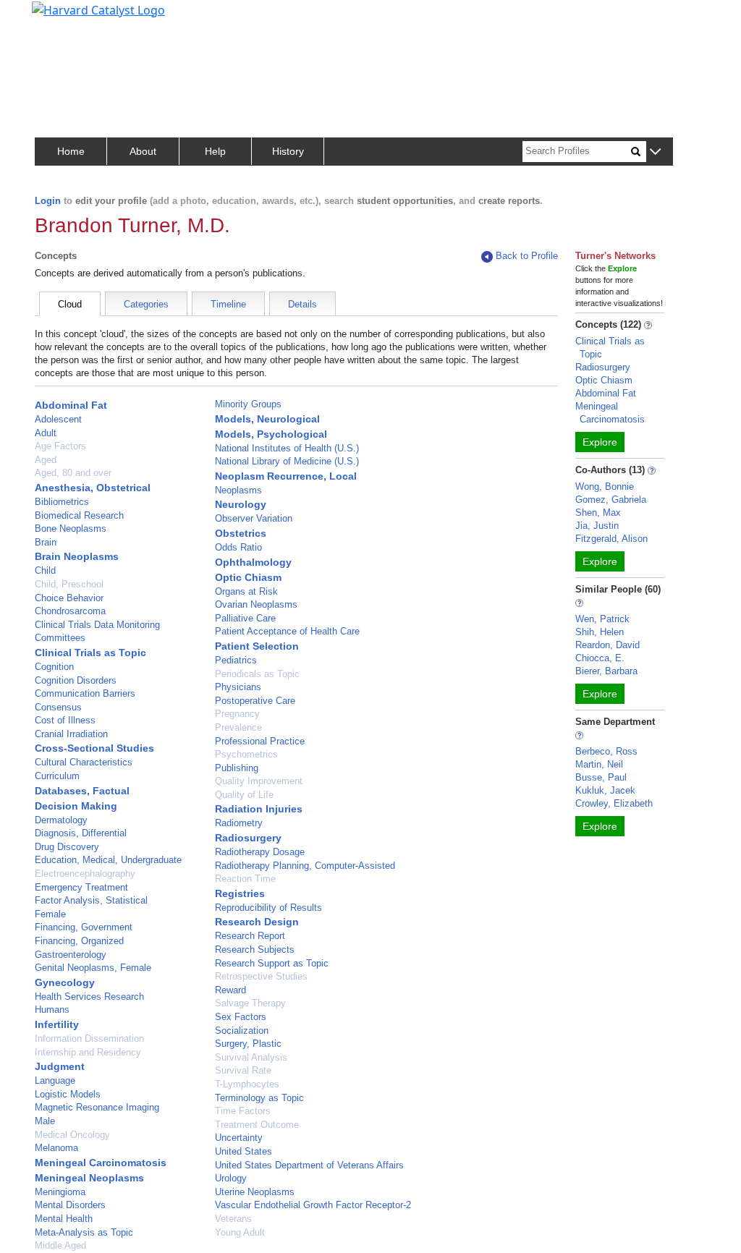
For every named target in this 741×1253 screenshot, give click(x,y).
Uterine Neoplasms (255, 1191)
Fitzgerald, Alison (611, 538)
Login (48, 200)
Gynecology (65, 982)
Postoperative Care (255, 700)
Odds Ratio (238, 547)
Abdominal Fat (71, 405)
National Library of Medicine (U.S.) (287, 461)
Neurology (240, 504)
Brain (45, 542)
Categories (146, 304)
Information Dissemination (89, 1038)
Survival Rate (243, 1070)
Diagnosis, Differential (81, 833)
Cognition (54, 666)
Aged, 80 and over (73, 472)
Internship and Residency (88, 1052)
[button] (655, 152)
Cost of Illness (65, 720)
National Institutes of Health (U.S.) (287, 448)
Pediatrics (236, 660)
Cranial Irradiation (71, 734)
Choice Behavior (69, 597)
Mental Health (64, 1218)
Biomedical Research (79, 515)
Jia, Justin (597, 525)
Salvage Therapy (250, 1003)
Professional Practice (260, 741)
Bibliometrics (62, 501)
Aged (45, 459)
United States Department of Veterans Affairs (309, 1165)
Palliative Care (245, 618)
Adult (45, 433)
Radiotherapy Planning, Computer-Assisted (305, 865)
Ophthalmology (253, 562)
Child (45, 570)
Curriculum (57, 775)
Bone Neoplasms (70, 528)
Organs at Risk (246, 591)
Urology (231, 1178)
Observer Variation (253, 518)
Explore (600, 442)
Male (45, 1121)
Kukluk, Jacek (605, 790)
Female (50, 914)
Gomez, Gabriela (610, 499)
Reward (230, 990)
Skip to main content (60, 17)
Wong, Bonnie (604, 486)
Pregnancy (237, 713)
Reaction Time (245, 878)
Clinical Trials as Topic (90, 652)
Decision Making (76, 806)
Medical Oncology (72, 1134)
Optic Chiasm (248, 577)
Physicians (238, 686)
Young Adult (240, 1232)
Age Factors (60, 446)
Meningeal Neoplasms (89, 1178)
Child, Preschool (69, 584)
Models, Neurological (267, 419)
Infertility (57, 1024)
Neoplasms (238, 490)
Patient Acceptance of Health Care (287, 631)
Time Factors (243, 1110)
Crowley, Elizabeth (614, 803)
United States (243, 1151)
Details (302, 304)
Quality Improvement (258, 781)
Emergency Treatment (81, 887)
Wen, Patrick (602, 618)
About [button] (143, 151)
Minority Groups (248, 404)
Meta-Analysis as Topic (84, 1232)
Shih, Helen (599, 631)
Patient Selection (257, 646)
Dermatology (61, 820)
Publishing (236, 768)
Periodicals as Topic (257, 673)
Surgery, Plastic (248, 1043)
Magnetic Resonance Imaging (97, 1107)
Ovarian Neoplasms (256, 604)
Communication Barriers (85, 693)
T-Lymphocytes (247, 1084)
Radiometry (239, 822)
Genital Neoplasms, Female (93, 967)
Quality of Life (244, 794)
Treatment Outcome (257, 1124)
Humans (52, 1009)
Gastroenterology (70, 954)
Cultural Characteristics (83, 762)
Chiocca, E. (599, 658)
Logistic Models (68, 1094)
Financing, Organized (79, 940)
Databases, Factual (82, 791)
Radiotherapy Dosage (260, 851)
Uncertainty (239, 1137)
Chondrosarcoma (70, 611)
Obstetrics (240, 533)
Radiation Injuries (258, 809)
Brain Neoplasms (77, 556)
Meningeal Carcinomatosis (100, 1162)
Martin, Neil (599, 764)
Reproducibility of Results (268, 907)
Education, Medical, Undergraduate (108, 859)
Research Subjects (255, 949)
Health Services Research (89, 996)
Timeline (228, 304)
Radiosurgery (248, 838)
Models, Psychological (271, 434)
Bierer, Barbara (606, 671)
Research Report (250, 935)
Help (215, 151)
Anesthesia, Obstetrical (93, 487)
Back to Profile (527, 255)
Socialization (241, 1030)
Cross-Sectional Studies (94, 748)
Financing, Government (83, 927)
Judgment (60, 1066)
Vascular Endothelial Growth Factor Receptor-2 (313, 1204)
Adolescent (58, 419)
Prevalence (238, 727)
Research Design (257, 921)
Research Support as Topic (272, 963)
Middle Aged (60, 1245)
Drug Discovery (67, 846)
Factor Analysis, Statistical (91, 900)
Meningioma (60, 1191)
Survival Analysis (251, 1057)
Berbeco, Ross (606, 751)
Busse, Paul (601, 777)
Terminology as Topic (259, 1097)
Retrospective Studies (261, 976)
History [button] (288, 151)
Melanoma (56, 1147)
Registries (240, 893)
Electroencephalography (85, 873)
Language (55, 1080)
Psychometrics (246, 754)
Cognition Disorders (76, 680)
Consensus (58, 707)
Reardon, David (607, 645)
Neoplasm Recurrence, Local (286, 476)
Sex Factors (240, 1016)
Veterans (233, 1218)
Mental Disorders (70, 1204)
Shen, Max (598, 512)
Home (71, 151)
